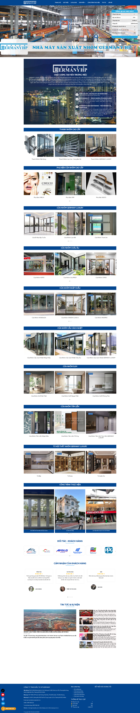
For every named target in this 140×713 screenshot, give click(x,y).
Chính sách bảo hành (78, 692)
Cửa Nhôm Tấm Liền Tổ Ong (39, 436)
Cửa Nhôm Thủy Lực (101, 237)
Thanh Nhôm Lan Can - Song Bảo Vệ (39, 159)
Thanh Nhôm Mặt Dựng (101, 159)
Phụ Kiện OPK (39, 197)
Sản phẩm (81, 2)
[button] (69, 201)
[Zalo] (3, 703)
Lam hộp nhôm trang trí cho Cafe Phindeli (70, 530)
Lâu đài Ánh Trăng (39, 530)
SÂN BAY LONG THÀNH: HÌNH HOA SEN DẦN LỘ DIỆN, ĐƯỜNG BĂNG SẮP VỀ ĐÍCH (46, 632)
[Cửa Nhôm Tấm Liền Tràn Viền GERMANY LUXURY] (70, 422)
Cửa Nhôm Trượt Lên (70, 237)
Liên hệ (110, 2)
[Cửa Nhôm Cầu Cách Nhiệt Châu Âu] (39, 344)
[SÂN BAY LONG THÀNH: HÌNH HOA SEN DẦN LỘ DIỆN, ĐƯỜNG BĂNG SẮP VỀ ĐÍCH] (50, 620)
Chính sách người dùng (79, 694)
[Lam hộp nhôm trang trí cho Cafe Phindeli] (70, 509)
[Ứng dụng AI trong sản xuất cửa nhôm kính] (86, 644)
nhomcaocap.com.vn (53, 707)
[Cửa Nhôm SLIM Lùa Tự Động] (101, 382)
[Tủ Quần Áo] (70, 462)
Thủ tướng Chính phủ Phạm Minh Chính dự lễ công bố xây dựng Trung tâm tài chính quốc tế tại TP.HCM (104, 619)
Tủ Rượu (38, 476)
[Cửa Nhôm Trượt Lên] (70, 223)
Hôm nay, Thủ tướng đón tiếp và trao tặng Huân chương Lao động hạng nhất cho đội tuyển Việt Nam (104, 612)
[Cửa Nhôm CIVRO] (70, 264)
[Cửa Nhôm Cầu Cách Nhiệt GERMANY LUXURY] (70, 344)
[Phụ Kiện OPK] (39, 183)
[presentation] (25, 187)
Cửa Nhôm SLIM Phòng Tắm (70, 396)
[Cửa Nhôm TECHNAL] (101, 264)
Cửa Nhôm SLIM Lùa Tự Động (101, 396)
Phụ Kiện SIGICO (70, 197)
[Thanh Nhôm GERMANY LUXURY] (70, 145)
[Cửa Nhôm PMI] (101, 304)
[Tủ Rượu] (39, 462)
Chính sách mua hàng (79, 696)
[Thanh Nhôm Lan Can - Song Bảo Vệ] (39, 145)
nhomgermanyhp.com (33, 707)
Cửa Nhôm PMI (101, 317)
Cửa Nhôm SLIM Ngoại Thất (38, 396)
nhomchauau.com (43, 707)
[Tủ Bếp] (101, 462)
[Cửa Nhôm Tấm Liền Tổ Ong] (39, 422)
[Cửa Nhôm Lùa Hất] (39, 223)
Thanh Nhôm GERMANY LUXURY (70, 159)
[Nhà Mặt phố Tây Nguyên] (101, 509)
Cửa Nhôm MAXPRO (70, 317)
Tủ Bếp (101, 476)
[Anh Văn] (63, 587)
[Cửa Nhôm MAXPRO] (70, 304)
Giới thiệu (65, 2)
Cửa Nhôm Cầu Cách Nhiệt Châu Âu (39, 357)
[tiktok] (3, 690)
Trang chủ (58, 2)
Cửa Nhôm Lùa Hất (39, 237)
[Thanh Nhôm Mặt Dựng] (101, 145)
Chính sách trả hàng (78, 691)
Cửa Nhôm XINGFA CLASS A (38, 317)
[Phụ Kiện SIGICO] (70, 183)
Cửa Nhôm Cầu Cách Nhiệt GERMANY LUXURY (70, 357)
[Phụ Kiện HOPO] (101, 183)
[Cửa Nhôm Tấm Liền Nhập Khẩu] (101, 422)
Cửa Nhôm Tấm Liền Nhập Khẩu (101, 436)
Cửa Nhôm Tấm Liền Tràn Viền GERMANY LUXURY (70, 437)
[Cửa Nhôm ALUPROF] (39, 264)
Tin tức (104, 2)
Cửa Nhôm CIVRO (70, 277)
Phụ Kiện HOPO (101, 197)
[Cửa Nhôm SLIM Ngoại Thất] (39, 382)
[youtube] (3, 694)
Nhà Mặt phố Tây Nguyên (101, 530)
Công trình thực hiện (94, 2)
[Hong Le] (94, 587)
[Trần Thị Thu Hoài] (32, 589)
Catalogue (74, 2)
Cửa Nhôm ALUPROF (38, 277)
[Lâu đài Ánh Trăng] (39, 509)
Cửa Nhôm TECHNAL (101, 277)
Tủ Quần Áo (70, 476)
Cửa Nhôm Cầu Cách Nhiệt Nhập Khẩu (101, 357)
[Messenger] (3, 699)
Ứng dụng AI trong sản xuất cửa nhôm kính (102, 642)
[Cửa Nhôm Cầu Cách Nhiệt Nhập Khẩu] (101, 344)
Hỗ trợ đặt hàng (77, 689)
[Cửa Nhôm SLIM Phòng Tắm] (70, 382)
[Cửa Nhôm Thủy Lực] (101, 223)
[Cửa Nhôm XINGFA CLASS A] (39, 304)
